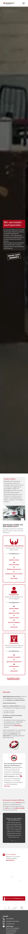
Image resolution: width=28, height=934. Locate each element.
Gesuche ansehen (14, 618)
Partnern (18, 802)
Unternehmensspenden (14, 657)
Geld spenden (14, 627)
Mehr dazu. (7, 786)
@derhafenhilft (10, 860)
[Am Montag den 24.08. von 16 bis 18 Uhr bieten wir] (8, 869)
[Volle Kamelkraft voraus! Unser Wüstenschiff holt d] (8, 881)
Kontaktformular (10, 924)
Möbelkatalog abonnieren (14, 569)
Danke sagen (14, 578)
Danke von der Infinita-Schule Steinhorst (14, 819)
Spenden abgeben (14, 608)
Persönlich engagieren (14, 622)
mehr (6, 808)
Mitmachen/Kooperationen (14, 661)
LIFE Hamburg (17, 725)
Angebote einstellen (14, 613)
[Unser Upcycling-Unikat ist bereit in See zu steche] (19, 869)
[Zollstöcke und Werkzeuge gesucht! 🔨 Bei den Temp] (19, 881)
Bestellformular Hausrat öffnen (14, 574)
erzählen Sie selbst (19, 808)
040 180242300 (10, 918)
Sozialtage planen (14, 666)
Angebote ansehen (14, 560)
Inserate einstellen (14, 564)
